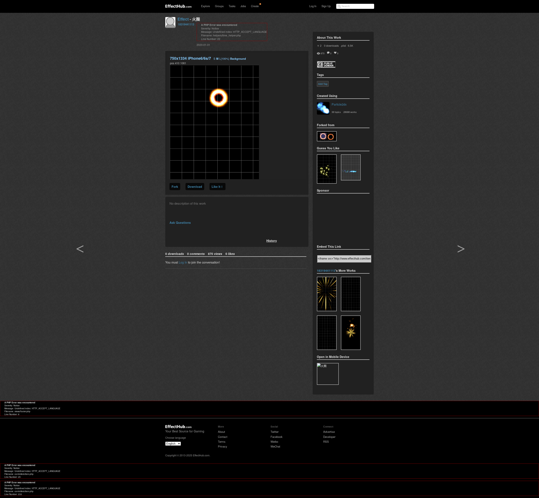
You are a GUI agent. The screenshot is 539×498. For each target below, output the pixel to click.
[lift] (351, 294)
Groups (219, 6)
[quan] (327, 136)
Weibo (274, 442)
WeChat (275, 446)
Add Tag (322, 84)
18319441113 (186, 24)
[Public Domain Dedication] (326, 66)
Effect (183, 19)
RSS (326, 442)
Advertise (329, 432)
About (221, 432)
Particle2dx (339, 104)
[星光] (351, 332)
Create (255, 6)
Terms (221, 442)
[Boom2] (327, 169)
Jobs (243, 6)
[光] (327, 294)
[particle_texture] (351, 167)
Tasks (232, 6)
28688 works (350, 112)
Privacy (222, 446)
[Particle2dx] (323, 108)
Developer (329, 437)
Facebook (277, 437)
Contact (222, 437)
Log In (312, 6)
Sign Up (326, 6)
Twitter (275, 432)
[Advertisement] (338, 218)
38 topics (336, 112)
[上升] (327, 332)
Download (195, 186)
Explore (205, 6)
